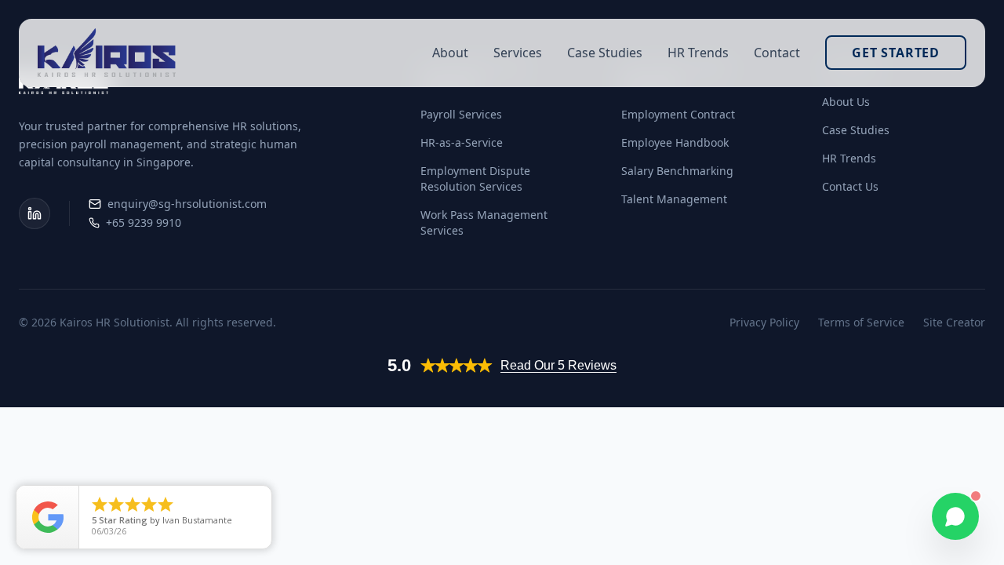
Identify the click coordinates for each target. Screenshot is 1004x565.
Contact (777, 52)
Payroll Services (461, 114)
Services (517, 52)
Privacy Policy (764, 322)
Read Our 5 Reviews (558, 365)
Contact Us (850, 186)
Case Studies (604, 52)
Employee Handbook (675, 142)
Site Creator (954, 322)
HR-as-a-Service (461, 142)
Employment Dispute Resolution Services (475, 178)
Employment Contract (678, 114)
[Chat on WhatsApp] (955, 516)
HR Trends (698, 52)
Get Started (896, 52)
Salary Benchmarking (677, 170)
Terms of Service (861, 322)
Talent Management (674, 198)
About (450, 52)
